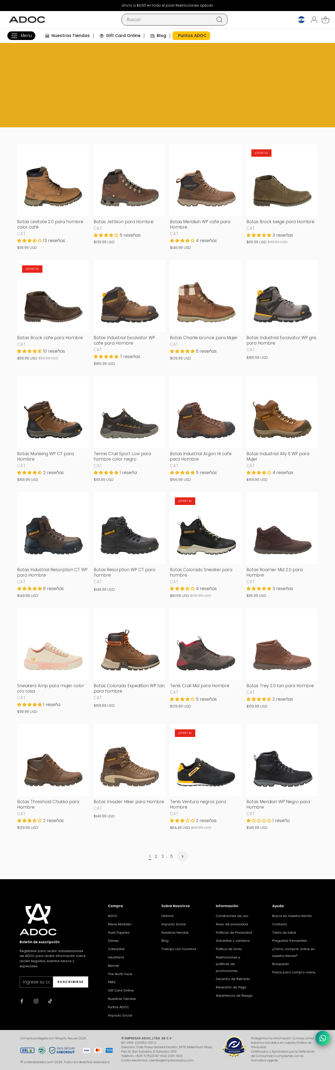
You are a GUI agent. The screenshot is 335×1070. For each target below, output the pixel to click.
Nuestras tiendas (175, 932)
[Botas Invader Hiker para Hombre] (129, 760)
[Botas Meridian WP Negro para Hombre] (282, 760)
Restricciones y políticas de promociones (228, 964)
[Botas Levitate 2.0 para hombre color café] (53, 180)
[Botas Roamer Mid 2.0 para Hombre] (282, 528)
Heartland (116, 957)
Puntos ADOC (118, 1007)
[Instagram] (36, 1001)
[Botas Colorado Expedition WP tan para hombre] (129, 644)
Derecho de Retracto (233, 979)
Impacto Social (120, 1015)
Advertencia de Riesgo (234, 995)
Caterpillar (116, 949)
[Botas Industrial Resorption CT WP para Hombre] (53, 528)
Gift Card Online (121, 990)
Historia (167, 916)
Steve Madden (119, 924)
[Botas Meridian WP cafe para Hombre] (206, 180)
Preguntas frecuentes (289, 940)
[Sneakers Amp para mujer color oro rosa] (53, 644)
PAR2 (112, 982)
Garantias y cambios (233, 940)
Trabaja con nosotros (178, 949)
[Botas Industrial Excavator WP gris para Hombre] (282, 296)
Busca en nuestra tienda (292, 916)
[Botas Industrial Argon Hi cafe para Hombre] (206, 412)
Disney (113, 940)
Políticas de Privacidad (234, 932)
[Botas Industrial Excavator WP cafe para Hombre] (129, 296)
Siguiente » (182, 856)
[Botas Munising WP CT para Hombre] (53, 412)
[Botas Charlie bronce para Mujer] (206, 296)
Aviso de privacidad (232, 924)
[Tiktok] (50, 1001)
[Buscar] (219, 19)
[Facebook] (22, 1001)
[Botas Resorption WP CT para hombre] (129, 528)
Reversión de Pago (231, 987)
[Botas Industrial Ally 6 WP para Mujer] (282, 412)
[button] (30, 241)
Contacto (279, 924)
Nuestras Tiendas (122, 998)
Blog (164, 940)
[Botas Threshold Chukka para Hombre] (53, 760)
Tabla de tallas (284, 932)
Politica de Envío (229, 949)
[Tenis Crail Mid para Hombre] (206, 644)
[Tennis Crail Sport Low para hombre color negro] (129, 412)
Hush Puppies (118, 932)
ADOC (112, 916)
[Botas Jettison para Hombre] (129, 180)
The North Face (120, 974)
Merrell (113, 965)
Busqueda (280, 964)
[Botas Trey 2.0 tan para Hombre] (282, 644)
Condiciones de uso (232, 916)
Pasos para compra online (293, 972)
